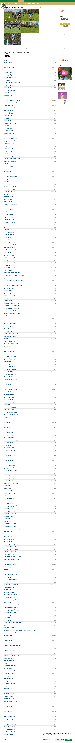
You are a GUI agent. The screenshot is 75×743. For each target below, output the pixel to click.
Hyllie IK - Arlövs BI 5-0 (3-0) (8, 131)
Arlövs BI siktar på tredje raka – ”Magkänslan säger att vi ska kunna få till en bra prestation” (19, 169)
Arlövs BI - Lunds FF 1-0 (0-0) (8, 212)
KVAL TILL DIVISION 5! (7, 80)
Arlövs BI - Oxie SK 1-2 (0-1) (8, 130)
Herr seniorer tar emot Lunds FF (9, 488)
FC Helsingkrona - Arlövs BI (8, 179)
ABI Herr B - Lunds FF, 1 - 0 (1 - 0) (9, 503)
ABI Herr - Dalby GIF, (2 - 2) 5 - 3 (9, 572)
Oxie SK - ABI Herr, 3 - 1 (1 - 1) (9, 429)
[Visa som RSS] (40, 7)
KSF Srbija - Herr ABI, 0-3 (8, 602)
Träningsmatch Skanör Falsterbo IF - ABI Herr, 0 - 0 (12, 524)
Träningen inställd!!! (7, 417)
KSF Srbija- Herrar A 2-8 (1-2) (8, 680)
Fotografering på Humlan (8, 521)
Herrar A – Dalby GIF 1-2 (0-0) (9, 709)
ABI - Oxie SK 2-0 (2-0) (7, 171)
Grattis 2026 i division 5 (8, 72)
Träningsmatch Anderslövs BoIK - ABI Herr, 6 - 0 (12, 612)
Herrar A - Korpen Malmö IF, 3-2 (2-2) (10, 643)
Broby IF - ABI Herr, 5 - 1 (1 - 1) (9, 420)
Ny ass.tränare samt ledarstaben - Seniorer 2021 (12, 272)
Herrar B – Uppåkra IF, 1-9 (8, 703)
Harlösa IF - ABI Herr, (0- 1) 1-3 (9, 595)
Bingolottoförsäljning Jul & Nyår (9, 627)
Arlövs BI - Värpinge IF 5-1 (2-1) (9, 151)
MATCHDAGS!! (6, 153)
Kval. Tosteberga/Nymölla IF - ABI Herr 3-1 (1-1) (12, 628)
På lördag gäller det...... (7, 278)
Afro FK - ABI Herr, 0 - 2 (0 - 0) (9, 434)
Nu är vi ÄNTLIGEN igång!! (8, 270)
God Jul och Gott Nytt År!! (8, 331)
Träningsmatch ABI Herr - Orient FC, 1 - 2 (10, 508)
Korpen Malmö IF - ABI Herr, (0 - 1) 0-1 (10, 592)
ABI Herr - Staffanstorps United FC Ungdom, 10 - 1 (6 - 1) (13, 285)
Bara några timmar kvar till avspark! (10, 211)
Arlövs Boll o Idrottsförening (11, 1)
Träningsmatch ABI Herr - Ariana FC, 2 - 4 (10, 513)
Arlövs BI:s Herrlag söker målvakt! (9, 174)
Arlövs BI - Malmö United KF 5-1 (9, 85)
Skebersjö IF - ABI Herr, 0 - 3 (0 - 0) (9, 265)
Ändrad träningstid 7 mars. (8, 415)
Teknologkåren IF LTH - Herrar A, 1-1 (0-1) (11, 642)
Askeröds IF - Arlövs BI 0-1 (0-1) (9, 67)
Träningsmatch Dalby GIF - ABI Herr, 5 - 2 (10, 506)
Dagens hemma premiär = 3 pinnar (9, 660)
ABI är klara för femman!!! (8, 569)
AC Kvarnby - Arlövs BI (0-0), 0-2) (9, 658)
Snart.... (5, 318)
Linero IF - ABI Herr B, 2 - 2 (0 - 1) (9, 353)
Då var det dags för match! (8, 196)
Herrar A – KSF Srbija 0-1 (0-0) (9, 698)
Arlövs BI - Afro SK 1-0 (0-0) (8, 95)
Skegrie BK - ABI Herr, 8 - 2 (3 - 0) (9, 341)
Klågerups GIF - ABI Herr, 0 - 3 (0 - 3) (10, 249)
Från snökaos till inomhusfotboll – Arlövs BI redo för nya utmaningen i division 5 (17, 69)
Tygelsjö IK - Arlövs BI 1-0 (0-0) (9, 234)
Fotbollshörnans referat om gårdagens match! (11, 655)
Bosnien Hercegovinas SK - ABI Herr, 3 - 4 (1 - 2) (12, 529)
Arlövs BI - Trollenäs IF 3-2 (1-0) (9, 143)
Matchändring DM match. (8, 311)
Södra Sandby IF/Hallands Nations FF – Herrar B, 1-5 (12, 704)
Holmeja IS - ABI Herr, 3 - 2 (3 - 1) (9, 295)
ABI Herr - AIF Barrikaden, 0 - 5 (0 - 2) (10, 344)
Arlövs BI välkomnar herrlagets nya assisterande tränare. (13, 622)
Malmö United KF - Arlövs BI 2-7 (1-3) (10, 97)
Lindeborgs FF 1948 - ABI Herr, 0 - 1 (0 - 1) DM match (12, 313)
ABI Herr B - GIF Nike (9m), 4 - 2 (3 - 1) (10, 498)
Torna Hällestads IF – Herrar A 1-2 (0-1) (10, 693)
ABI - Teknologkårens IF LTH (8, 635)
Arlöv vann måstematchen (8, 528)
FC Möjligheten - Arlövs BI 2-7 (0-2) (9, 128)
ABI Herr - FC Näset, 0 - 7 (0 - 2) (9, 255)
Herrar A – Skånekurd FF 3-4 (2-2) (9, 676)
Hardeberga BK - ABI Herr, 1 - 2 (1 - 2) (10, 462)
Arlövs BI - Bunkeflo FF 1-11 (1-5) (9, 222)
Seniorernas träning (7, 325)
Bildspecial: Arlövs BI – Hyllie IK (9, 387)
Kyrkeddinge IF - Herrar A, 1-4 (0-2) (9, 587)
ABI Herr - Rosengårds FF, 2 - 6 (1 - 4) (10, 546)
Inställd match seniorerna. (8, 290)
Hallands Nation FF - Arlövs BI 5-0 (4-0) (10, 186)
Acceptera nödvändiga (59, 739)
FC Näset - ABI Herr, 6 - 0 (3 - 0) (9, 245)
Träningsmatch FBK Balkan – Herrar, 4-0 (10, 665)
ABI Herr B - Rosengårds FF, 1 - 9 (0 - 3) (10, 348)
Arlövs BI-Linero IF (7, 638)
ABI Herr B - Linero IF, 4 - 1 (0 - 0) (9, 392)
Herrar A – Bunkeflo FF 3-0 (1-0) (9, 719)
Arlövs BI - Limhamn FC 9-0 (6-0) (9, 126)
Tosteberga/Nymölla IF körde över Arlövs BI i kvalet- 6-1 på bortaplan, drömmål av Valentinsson (20, 630)
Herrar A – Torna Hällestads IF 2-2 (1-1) (10, 716)
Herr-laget (5, 625)
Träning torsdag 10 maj (8, 490)
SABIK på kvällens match (8, 199)
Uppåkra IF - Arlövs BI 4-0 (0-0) (9, 209)
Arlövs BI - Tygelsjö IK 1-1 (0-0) (9, 98)
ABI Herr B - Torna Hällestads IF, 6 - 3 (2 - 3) (11, 440)
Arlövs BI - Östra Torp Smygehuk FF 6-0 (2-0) (11, 74)
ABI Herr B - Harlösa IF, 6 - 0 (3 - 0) (9, 475)
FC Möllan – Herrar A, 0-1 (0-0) (9, 706)
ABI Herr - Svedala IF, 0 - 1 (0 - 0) (9, 293)
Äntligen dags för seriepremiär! (9, 214)
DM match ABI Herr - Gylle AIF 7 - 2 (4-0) (10, 562)
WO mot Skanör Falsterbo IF (8, 252)
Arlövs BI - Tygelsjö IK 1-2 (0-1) (9, 136)
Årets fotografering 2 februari (9, 419)
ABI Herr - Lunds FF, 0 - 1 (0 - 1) (9, 486)
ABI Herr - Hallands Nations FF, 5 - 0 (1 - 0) (11, 298)
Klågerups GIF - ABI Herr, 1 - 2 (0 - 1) (10, 300)
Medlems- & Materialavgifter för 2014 (10, 724)
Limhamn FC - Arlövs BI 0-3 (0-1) (9, 108)
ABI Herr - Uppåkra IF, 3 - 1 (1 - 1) (9, 250)
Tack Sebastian (6, 273)
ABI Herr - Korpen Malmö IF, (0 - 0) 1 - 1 (10, 579)
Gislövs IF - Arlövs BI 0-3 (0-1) (9, 232)
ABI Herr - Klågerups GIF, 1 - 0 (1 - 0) (10, 239)
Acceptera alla (68, 739)
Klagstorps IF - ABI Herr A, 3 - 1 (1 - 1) (10, 386)
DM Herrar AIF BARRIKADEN (8, 221)
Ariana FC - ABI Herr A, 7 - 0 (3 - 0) (9, 409)
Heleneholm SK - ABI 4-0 (8, 320)
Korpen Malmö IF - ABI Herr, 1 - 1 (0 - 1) (10, 505)
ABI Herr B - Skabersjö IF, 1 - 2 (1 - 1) (10, 371)
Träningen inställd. (7, 485)
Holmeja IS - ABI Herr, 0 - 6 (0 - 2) (9, 493)
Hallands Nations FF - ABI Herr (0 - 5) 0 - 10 (11, 584)
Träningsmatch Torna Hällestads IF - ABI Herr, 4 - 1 (12, 458)
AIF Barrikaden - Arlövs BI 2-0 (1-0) (9, 219)
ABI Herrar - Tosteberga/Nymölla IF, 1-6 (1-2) (11, 632)
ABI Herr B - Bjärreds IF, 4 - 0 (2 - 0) (9, 455)
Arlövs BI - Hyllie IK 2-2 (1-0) (8, 115)
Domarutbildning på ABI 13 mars (9, 726)
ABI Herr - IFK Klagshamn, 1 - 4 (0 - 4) (10, 534)
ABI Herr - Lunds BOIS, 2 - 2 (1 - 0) (9, 496)
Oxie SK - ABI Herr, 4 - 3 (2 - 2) (9, 346)
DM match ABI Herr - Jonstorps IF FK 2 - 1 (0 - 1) (12, 559)
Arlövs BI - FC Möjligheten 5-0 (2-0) (9, 112)
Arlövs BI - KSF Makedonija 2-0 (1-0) (10, 107)
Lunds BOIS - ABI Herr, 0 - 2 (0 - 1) (9, 453)
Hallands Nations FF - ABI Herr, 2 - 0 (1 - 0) (11, 500)
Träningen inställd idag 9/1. (8, 326)
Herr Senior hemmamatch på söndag (10, 183)
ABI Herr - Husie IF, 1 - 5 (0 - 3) (9, 539)
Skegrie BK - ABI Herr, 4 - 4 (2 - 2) (9, 544)
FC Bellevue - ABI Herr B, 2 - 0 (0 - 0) (10, 425)
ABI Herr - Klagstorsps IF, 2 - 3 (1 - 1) (10, 351)
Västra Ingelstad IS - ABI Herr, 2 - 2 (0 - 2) (10, 244)
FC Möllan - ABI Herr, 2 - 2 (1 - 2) (9, 480)
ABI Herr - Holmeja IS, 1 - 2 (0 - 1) (9, 262)
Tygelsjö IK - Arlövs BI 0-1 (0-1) (9, 120)
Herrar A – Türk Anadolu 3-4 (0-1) (9, 711)
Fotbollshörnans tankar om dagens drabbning (11, 647)
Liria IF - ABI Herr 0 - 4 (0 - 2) (8, 292)
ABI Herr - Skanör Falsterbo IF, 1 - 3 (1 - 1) (11, 260)
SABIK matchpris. (7, 125)
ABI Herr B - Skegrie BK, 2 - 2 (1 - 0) (9, 402)
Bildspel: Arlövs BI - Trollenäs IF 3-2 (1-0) (10, 141)
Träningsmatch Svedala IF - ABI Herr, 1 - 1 (11, 526)
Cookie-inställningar (5, 739)
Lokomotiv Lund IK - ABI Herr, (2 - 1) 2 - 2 (10, 574)
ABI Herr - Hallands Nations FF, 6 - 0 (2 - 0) (11, 457)
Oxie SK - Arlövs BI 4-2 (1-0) (8, 113)
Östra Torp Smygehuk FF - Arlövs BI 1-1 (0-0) (11, 70)
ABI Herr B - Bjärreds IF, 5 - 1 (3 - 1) (9, 381)
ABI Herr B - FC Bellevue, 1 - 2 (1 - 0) (10, 491)
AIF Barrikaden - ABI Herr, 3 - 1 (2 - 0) (10, 551)
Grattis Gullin (6, 675)
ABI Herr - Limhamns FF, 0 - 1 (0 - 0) (9, 557)
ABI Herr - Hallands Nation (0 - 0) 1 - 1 (10, 597)
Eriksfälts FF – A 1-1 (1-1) (8, 721)
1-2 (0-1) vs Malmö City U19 (8, 315)
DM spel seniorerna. (7, 229)
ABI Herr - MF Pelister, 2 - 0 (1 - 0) (9, 247)
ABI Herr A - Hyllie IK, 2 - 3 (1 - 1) (9, 391)
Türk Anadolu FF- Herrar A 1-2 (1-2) (9, 688)
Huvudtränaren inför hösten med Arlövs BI (11, 93)
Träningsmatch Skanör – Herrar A (9, 673)
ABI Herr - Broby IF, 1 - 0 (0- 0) (9, 424)
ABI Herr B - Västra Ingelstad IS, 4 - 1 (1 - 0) (11, 343)
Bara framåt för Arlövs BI (8, 75)
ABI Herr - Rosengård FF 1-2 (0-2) (9, 600)
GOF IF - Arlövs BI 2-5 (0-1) (8, 103)
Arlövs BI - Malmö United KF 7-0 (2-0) (10, 118)
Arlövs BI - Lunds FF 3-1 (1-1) (9, 65)
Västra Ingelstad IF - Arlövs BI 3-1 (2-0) (10, 145)
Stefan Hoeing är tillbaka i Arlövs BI (10, 336)
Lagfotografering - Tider (8, 615)
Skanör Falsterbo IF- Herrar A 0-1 (9, 718)
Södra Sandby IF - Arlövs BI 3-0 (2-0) (10, 140)
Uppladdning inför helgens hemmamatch (11, 470)
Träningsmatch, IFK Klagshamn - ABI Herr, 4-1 (11, 620)
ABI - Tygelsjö (6, 321)
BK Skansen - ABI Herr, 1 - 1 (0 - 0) (9, 361)
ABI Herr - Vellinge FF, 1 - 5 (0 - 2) (9, 366)
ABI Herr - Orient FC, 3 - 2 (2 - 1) (9, 288)
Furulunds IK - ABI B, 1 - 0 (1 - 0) (9, 435)
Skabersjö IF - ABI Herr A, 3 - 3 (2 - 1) (10, 369)
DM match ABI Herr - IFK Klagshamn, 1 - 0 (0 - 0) (12, 607)
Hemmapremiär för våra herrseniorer (10, 161)
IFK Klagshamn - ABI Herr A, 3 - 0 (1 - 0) (10, 394)
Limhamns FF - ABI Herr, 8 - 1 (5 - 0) (9, 541)
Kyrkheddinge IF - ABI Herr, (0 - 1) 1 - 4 (10, 589)
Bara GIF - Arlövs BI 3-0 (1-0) (8, 194)
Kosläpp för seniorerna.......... (8, 306)
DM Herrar (5, 224)
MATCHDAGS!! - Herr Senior (8, 166)
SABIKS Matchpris (7, 181)
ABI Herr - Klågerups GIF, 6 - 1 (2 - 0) (10, 442)
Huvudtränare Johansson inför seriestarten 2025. (12, 100)
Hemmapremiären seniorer (8, 207)
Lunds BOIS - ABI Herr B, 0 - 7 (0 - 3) (10, 396)
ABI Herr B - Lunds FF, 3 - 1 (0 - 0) (9, 359)
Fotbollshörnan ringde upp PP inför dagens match (12, 645)
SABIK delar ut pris (7, 349)
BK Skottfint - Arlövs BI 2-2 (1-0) (9, 217)
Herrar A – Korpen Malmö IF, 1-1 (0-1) (10, 681)
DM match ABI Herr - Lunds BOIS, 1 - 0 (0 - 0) (11, 605)
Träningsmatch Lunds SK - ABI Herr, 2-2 (10, 617)
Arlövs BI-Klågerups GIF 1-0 (8, 640)
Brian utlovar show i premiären (9, 661)
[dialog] (58, 736)
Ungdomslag (30, 1)
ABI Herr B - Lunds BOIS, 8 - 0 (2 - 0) (10, 356)
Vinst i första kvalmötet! (8, 422)
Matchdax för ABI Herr (7, 168)
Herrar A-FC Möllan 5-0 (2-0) (8, 685)
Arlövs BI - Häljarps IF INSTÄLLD (9, 148)
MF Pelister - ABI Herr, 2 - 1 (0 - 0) (9, 267)
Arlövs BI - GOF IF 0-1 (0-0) (8, 105)
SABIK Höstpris (6, 92)
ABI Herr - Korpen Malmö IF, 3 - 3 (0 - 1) (10, 465)
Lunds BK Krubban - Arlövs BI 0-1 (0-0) (10, 138)
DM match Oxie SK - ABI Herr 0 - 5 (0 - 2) (10, 561)
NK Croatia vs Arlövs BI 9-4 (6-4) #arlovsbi (11, 333)
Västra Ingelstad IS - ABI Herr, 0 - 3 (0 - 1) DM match (12, 310)
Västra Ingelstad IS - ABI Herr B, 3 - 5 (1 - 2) (11, 377)
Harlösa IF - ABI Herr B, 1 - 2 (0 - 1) (9, 427)
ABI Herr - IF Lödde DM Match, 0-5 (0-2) (10, 599)
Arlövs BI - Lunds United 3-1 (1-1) (9, 206)
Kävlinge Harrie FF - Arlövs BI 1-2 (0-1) (10, 202)
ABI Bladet (5, 663)
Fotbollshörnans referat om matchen (10, 648)
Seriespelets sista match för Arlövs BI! (10, 178)
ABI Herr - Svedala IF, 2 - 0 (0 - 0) (9, 430)
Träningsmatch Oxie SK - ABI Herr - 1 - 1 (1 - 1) (11, 610)
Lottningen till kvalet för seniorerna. (10, 283)
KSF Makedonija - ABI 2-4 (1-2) (9, 173)
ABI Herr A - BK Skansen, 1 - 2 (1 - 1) (15, 7)
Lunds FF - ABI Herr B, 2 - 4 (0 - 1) (9, 463)
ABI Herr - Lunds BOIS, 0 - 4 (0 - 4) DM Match (11, 308)
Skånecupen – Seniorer (8, 668)
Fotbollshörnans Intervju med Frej (9, 650)
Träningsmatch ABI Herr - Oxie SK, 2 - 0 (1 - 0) (11, 303)
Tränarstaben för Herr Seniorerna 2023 (10, 176)
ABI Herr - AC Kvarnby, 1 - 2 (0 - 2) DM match (11, 414)
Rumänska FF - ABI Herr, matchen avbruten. (11, 287)
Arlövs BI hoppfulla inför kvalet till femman (11, 633)
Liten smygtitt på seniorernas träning (10, 323)
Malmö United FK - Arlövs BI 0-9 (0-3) (10, 135)
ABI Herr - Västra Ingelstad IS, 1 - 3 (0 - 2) (10, 254)
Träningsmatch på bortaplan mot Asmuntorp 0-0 (12, 305)
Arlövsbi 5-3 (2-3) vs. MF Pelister (9, 316)
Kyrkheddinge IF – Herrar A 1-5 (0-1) (10, 696)
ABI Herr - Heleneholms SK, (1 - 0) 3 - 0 (10, 594)
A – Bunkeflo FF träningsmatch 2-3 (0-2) (10, 729)
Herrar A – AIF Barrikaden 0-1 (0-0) (9, 691)
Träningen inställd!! (7, 518)
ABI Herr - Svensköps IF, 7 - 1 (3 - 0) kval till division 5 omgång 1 (14, 282)
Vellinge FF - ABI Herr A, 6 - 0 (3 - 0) (9, 404)
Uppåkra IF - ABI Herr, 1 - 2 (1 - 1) (9, 242)
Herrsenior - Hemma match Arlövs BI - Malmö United (12, 156)
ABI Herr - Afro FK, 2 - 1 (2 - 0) (9, 478)
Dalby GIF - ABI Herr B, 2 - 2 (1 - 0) (9, 495)
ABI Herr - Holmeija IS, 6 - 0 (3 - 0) (9, 450)
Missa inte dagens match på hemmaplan (11, 77)
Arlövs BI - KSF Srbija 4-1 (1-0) (9, 133)
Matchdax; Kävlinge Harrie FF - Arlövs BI (10, 204)
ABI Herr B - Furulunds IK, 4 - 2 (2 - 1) (10, 452)
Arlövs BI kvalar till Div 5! (8, 571)
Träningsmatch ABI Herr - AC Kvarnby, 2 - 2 (11, 523)
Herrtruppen (6, 338)
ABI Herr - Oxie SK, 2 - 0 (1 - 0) (9, 468)
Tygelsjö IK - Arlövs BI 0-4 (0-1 (9, 87)
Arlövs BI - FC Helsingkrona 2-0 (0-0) (10, 191)
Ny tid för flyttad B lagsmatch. (9, 437)
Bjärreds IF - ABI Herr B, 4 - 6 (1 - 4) (9, 467)
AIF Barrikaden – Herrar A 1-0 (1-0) (9, 714)
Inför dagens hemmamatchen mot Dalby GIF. (11, 708)
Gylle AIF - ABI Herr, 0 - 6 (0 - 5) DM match (11, 412)
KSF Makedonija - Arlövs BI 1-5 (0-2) (10, 123)
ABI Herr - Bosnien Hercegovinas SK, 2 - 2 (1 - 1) (12, 549)
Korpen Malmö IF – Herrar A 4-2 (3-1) (10, 699)
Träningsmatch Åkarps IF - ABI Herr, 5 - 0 (10, 519)
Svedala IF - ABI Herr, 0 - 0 (8, 473)
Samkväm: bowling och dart (8, 110)
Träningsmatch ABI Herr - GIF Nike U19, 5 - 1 (11, 516)
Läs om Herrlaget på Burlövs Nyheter (10, 538)
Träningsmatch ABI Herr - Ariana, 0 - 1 (10, 460)
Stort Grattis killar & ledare (8, 567)
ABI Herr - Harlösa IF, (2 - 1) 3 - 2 (9, 582)
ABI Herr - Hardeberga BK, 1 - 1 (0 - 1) (10, 501)
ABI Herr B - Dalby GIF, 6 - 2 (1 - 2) (9, 445)
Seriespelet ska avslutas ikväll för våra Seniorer (12, 82)
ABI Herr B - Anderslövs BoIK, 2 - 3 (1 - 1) (10, 374)
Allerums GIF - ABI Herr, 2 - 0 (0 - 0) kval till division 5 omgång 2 (14, 275)
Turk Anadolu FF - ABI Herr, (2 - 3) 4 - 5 (10, 577)
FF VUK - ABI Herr (7, 163)
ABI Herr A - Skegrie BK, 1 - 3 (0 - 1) (9, 376)
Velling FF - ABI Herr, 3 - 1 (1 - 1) (9, 536)
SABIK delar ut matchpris (8, 62)
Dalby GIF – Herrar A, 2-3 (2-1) (9, 686)
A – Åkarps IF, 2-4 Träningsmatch (9, 731)
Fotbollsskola (37, 1)
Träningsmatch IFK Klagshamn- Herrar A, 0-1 (11, 671)
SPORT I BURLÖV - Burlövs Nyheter (9, 90)
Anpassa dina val (46, 739)
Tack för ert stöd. (7, 328)
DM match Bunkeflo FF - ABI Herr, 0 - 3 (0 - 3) (11, 604)
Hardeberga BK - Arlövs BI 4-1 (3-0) (10, 189)
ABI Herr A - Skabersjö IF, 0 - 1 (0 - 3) (10, 407)
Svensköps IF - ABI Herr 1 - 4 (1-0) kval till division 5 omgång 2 (14, 280)
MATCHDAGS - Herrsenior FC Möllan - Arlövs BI (12, 158)
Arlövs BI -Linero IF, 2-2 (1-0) (8, 637)
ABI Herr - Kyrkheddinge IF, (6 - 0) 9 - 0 (10, 576)
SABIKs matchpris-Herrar (8, 164)
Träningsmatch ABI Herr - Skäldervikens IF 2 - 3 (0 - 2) (13, 566)
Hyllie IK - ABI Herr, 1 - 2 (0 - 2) (9, 354)
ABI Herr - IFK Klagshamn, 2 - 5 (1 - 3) (10, 358)
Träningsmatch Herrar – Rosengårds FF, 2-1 (11, 670)
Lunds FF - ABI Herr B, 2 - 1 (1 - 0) (9, 399)
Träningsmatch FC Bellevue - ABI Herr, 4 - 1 (11, 511)
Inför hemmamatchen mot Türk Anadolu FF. (11, 713)
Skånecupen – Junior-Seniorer (9, 666)
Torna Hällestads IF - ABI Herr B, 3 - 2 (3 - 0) (11, 483)
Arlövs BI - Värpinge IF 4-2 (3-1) (9, 146)
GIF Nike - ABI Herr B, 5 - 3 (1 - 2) (9, 448)
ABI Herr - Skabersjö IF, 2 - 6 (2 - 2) (9, 237)
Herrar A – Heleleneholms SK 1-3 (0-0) (10, 701)
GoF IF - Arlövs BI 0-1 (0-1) (8, 216)
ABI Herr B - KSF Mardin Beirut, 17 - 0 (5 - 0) (11, 432)
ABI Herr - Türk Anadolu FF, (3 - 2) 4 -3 (10, 590)
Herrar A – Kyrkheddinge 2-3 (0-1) (9, 678)
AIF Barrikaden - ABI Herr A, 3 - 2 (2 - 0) (10, 379)
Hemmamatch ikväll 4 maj (8, 201)
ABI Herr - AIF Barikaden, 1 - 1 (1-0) (9, 531)
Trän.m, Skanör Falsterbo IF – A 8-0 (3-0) (10, 734)
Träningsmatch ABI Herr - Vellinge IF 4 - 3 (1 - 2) (12, 609)
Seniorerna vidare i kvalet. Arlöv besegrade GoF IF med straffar (14, 102)
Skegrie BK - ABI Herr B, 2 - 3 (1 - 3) (9, 364)
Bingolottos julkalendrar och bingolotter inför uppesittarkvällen (14, 240)
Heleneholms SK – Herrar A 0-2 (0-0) (10, 683)
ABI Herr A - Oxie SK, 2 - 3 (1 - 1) (9, 382)
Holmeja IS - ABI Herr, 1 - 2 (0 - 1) (9, 257)
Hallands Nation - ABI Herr (8, 653)
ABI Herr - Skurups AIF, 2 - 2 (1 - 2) (9, 363)
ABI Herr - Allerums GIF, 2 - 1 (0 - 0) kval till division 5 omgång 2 (14, 277)
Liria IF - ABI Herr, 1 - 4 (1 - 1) (8, 533)
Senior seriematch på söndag (9, 184)
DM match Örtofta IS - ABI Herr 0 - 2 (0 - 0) (11, 564)
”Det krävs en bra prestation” (8, 64)
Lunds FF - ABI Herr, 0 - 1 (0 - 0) (9, 447)
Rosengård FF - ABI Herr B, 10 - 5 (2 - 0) (10, 389)
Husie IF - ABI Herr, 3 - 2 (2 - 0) (9, 554)
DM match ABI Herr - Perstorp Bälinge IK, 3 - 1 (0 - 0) (12, 556)
